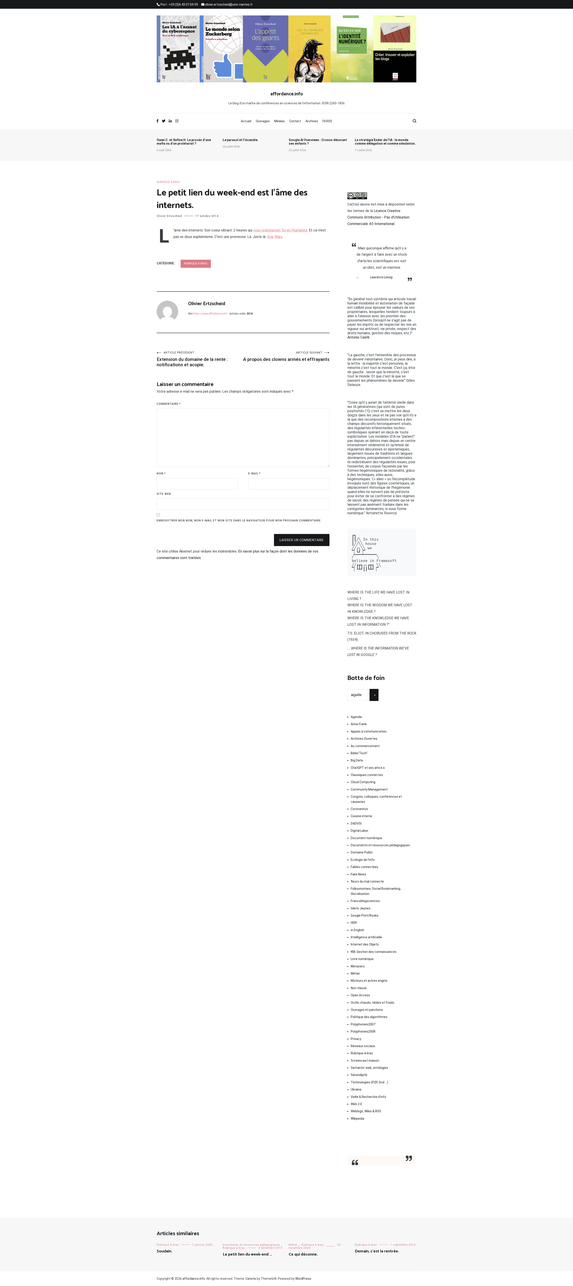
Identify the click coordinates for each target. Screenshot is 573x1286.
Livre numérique (362, 959)
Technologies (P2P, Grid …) (369, 1082)
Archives (312, 121)
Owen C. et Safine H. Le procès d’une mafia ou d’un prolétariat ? (184, 141)
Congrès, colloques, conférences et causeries (376, 799)
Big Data (357, 760)
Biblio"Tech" (359, 753)
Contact (295, 121)
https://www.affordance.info (210, 313)
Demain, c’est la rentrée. (377, 1251)
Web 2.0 (356, 1104)
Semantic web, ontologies (369, 1068)
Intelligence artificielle (366, 937)
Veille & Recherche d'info (368, 1097)
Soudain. (164, 1251)
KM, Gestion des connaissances (374, 952)
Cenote (251, 1278)
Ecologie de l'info (363, 860)
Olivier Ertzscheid (169, 216)
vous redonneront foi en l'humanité (280, 230)
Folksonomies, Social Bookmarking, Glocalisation (376, 891)
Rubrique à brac (168, 182)
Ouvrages (263, 121)
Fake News (358, 874)
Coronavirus (359, 809)
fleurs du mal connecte (367, 881)
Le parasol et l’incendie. (240, 140)
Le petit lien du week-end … (247, 1254)
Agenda (356, 717)
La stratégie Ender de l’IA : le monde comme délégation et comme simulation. (385, 141)
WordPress (303, 1278)
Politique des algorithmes (369, 1017)
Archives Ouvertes (364, 738)
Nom (161, 473)
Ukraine (356, 1089)
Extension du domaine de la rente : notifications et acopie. (192, 359)
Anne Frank (359, 724)
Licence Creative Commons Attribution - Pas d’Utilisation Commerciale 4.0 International (378, 217)
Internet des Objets (365, 944)
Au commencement (365, 746)
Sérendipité (359, 1075)
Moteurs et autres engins (369, 980)
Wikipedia (357, 1118)
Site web (164, 493)
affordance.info (286, 94)
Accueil (246, 121)
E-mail (254, 473)
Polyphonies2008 (363, 1031)
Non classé (359, 988)
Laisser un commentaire (302, 540)
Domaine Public (362, 852)
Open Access (360, 995)
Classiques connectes (367, 775)
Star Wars (274, 237)
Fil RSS (327, 121)
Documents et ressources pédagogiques (380, 845)
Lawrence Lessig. (381, 277)
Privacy (356, 1039)
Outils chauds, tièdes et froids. (373, 1002)
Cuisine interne (361, 816)
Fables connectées (364, 867)
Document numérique (366, 838)
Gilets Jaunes (360, 908)
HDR (354, 922)
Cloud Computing (363, 782)
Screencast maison (365, 1060)
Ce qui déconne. (303, 1254)
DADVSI (356, 823)
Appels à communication (369, 731)
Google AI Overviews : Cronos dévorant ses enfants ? (318, 141)
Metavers (358, 966)
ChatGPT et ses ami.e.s (368, 767)
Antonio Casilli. (358, 337)
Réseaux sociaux (363, 1046)
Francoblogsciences (365, 901)
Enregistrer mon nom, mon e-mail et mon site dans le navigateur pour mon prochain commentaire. (239, 520)
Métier (355, 973)
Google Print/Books (364, 915)
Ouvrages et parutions (367, 1010)
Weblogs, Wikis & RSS (366, 1111)
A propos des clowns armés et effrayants (286, 356)
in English (357, 930)
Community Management (369, 789)
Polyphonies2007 (363, 1024)
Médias (279, 121)
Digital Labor (359, 830)
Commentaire (169, 403)
